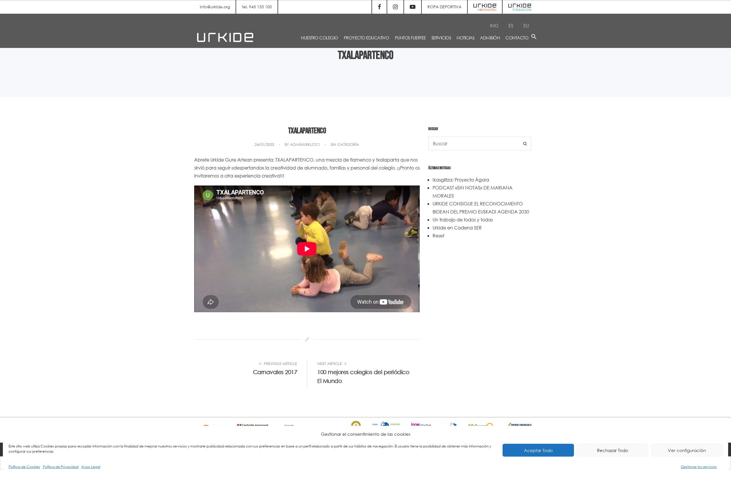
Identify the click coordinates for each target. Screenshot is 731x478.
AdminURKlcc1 (305, 144)
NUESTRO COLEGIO (319, 38)
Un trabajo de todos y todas (463, 220)
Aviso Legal (90, 466)
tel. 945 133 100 (257, 6)
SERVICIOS (441, 38)
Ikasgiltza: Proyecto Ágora (461, 180)
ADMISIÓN (490, 38)
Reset (438, 236)
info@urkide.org (215, 6)
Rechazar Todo (612, 450)
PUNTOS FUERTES (410, 38)
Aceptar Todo (538, 450)
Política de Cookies (24, 466)
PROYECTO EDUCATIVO (366, 38)
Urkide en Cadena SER (457, 228)
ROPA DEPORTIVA (444, 6)
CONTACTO (516, 38)
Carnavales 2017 (275, 372)
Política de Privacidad (61, 466)
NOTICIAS (465, 38)
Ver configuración (687, 450)
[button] (534, 38)
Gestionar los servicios (699, 466)
